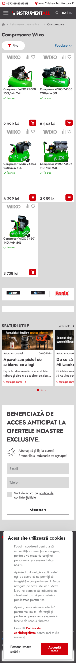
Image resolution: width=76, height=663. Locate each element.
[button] (57, 12)
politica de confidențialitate (33, 495)
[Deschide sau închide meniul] (5, 12)
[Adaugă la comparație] (27, 57)
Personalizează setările (20, 649)
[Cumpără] (32, 123)
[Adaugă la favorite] (33, 57)
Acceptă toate (54, 649)
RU (71, 13)
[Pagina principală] (31, 12)
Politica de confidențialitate (27, 630)
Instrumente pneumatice (24, 24)
